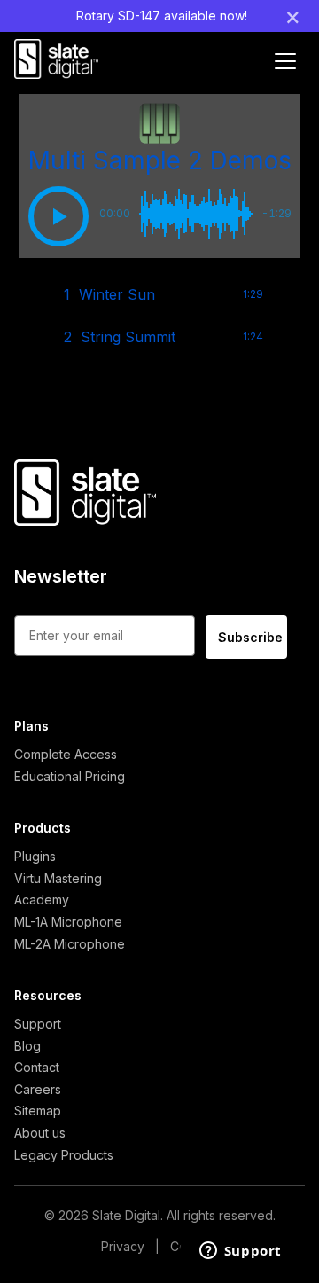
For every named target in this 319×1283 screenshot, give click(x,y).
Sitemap (37, 1110)
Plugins (35, 856)
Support (37, 1023)
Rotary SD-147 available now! (161, 15)
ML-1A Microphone (68, 921)
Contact (36, 1067)
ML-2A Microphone (69, 943)
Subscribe (250, 637)
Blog (27, 1045)
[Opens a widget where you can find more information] (240, 1252)
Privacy (122, 1246)
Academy (41, 899)
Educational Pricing (69, 776)
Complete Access (65, 754)
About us (40, 1132)
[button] (58, 216)
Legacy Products (63, 1154)
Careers (37, 1089)
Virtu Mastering (58, 878)
